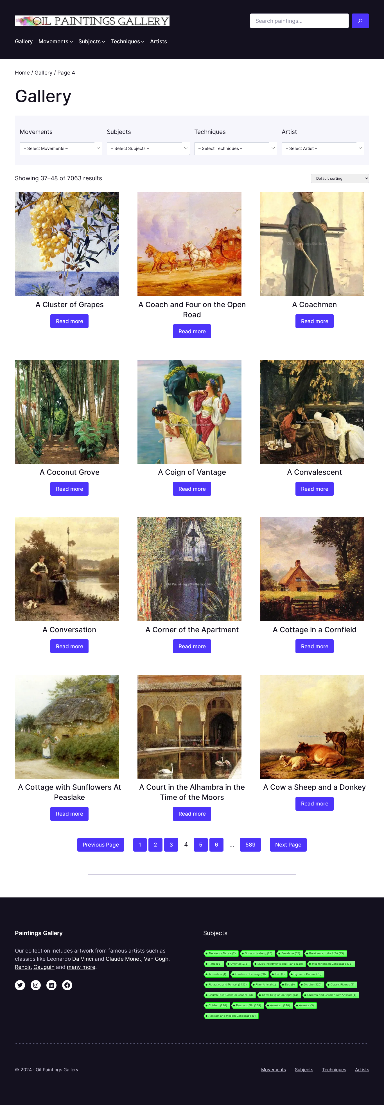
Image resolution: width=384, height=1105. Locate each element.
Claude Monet (123, 958)
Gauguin (44, 967)
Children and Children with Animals (331, 994)
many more (81, 967)
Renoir (23, 967)
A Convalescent (314, 472)
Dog (290, 984)
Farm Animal (266, 984)
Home (22, 72)
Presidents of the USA (326, 953)
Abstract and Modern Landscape (232, 1015)
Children (218, 1005)
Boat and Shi (248, 1005)
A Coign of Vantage (192, 472)
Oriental (239, 963)
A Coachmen (314, 304)
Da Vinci (82, 958)
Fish (279, 974)
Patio (215, 963)
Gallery (44, 72)
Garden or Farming (250, 974)
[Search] (360, 20)
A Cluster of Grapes (69, 304)
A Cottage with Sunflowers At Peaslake (69, 792)
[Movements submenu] (71, 41)
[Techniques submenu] (142, 41)
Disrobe (312, 984)
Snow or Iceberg (258, 953)
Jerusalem (217, 974)
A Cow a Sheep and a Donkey (314, 787)
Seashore (290, 953)
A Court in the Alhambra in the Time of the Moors (192, 792)
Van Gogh (156, 958)
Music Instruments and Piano (280, 963)
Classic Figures (342, 984)
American (280, 1005)
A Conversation (69, 629)
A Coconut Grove (70, 472)
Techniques (334, 1069)
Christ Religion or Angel (280, 994)
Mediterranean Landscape (332, 963)
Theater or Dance (222, 953)
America (306, 1005)
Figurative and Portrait (228, 984)
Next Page (288, 844)
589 (250, 844)
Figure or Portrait (307, 974)
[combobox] (61, 148)
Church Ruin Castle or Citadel (231, 994)
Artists (362, 1069)
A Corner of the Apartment (192, 629)
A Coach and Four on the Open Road (192, 309)
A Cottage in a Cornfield (314, 629)
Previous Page (101, 844)
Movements (273, 1069)
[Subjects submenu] (103, 41)
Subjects (304, 1069)
